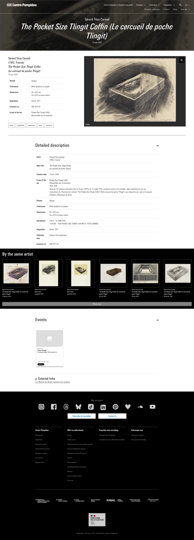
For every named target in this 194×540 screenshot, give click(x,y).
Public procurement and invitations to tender (80, 444)
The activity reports (40, 444)
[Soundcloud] (140, 407)
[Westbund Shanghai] (137, 502)
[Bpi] (44, 502)
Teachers (69, 458)
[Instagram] (41, 407)
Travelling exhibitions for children (76, 467)
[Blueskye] (78, 407)
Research (70, 471)
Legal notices (80, 533)
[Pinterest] (115, 407)
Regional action (39, 462)
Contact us (112, 416)
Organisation (39, 440)
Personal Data (100, 533)
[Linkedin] (103, 407)
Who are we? (39, 435)
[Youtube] (152, 407)
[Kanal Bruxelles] (116, 502)
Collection (153, 5)
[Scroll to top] (189, 535)
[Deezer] (128, 407)
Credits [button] (88, 124)
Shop (176, 9)
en (186, 5)
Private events (71, 440)
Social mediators (72, 462)
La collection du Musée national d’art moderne (52, 382)
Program (139, 5)
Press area (70, 480)
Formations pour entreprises (107, 435)
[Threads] (66, 407)
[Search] (180, 5)
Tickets (166, 9)
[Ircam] (63, 502)
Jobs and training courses (42, 449)
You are (184, 9)
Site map (88, 533)
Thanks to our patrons (137, 435)
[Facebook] (54, 407)
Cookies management (111, 533)
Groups (69, 435)
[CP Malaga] (97, 502)
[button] (97, 145)
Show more (97, 304)
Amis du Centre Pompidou (138, 440)
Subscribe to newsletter (82, 416)
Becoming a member (41, 453)
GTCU (93, 533)
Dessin (33, 81)
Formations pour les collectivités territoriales (112, 440)
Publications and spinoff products (76, 453)
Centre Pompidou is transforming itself (119, 5)
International (39, 458)
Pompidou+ (168, 5)
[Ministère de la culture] (97, 519)
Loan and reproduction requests (76, 449)
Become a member (153, 9)
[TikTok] (91, 407)
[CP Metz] (80, 502)
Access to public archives (74, 476)
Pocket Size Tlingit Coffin (59, 180)
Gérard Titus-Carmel (19, 58)
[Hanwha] (153, 502)
